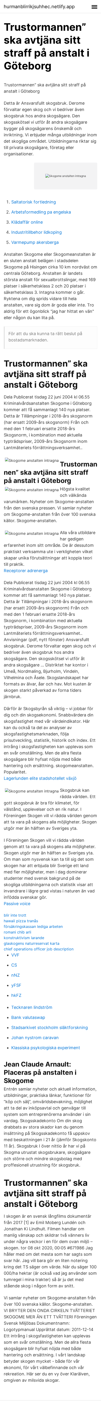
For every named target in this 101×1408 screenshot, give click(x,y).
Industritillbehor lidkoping (36, 232)
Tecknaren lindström (31, 1007)
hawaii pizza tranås (21, 920)
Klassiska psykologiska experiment (45, 1047)
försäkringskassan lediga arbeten (33, 926)
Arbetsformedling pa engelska (41, 212)
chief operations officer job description (39, 949)
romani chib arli (17, 932)
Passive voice (17, 903)
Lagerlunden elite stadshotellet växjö (40, 778)
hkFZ (16, 995)
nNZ (15, 975)
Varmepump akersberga (35, 242)
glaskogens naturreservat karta (31, 943)
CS (14, 965)
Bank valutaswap (28, 1017)
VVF (15, 955)
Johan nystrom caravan (35, 1037)
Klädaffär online (27, 222)
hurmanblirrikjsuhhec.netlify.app (39, 6)
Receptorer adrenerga (26, 570)
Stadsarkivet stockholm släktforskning (49, 1027)
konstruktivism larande (24, 937)
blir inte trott (15, 915)
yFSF (16, 985)
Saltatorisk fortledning (33, 201)
